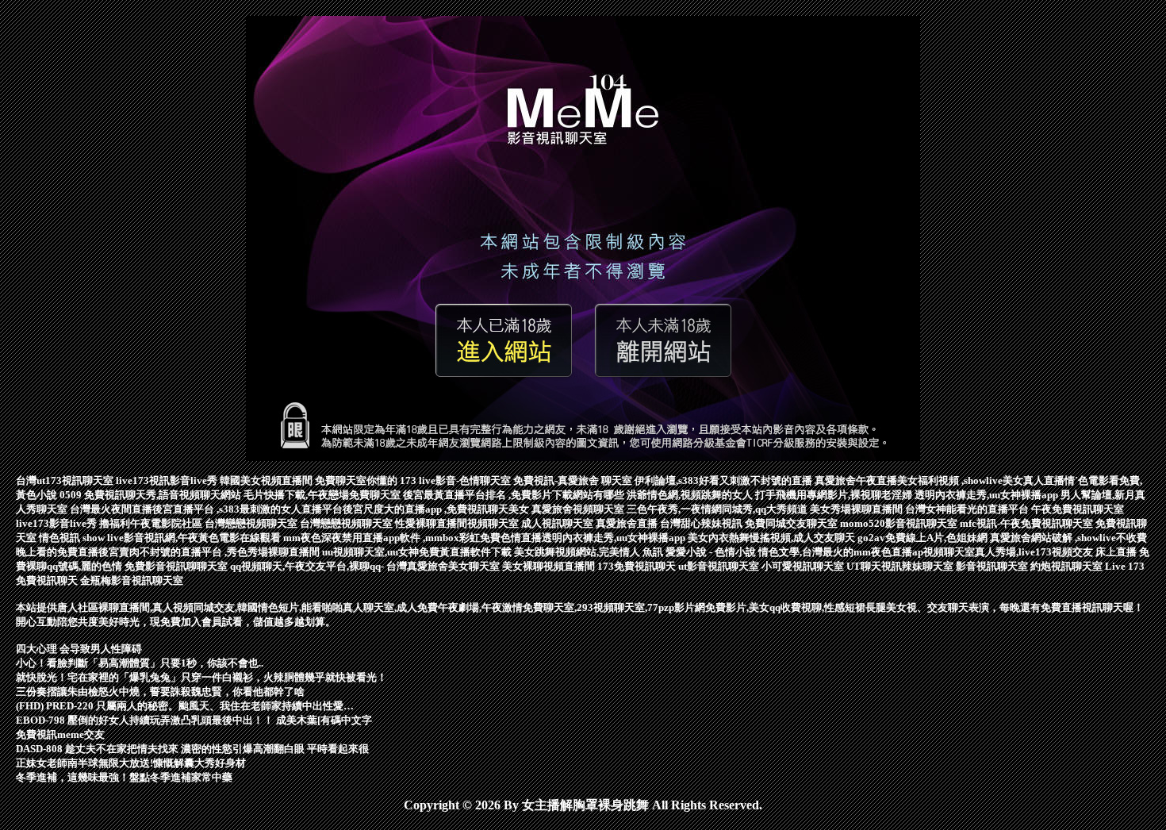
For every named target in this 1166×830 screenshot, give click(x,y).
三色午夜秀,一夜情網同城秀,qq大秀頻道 (718, 509)
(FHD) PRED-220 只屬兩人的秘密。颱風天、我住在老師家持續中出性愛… (185, 706)
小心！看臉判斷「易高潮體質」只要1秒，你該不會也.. (139, 663)
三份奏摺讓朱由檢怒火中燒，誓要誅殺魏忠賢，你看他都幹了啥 (160, 691)
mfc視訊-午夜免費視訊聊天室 (1027, 523)
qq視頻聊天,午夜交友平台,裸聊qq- (308, 566)
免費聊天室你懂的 (357, 480)
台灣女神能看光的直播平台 (968, 509)
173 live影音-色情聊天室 (456, 480)
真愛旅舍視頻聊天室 (579, 509)
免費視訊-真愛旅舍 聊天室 (574, 480)
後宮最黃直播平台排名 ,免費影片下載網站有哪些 (515, 495)
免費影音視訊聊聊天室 (177, 566)
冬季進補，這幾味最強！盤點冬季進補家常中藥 (124, 777)
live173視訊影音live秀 (168, 480)
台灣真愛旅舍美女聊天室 (444, 566)
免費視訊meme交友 (60, 734)
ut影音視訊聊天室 (719, 566)
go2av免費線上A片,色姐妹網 (923, 538)
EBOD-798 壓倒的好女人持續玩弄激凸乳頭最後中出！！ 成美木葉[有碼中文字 (194, 720)
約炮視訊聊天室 (1067, 566)
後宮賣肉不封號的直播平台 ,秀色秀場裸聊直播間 (210, 552)
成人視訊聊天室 (558, 523)
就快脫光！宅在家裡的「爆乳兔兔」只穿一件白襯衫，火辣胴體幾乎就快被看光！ (201, 677)
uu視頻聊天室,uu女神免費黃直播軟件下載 (418, 552)
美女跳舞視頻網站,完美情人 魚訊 (589, 552)
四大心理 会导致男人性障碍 (79, 649)
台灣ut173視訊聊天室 (66, 480)
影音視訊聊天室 (993, 566)
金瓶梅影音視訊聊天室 (131, 580)
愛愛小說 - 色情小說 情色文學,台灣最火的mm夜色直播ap (794, 552)
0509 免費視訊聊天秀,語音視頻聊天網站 (151, 495)
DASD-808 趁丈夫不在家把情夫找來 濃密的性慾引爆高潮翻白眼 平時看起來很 (192, 749)
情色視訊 (60, 538)
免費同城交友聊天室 (792, 523)
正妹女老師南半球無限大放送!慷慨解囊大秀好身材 (131, 763)
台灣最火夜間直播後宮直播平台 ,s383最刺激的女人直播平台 (206, 509)
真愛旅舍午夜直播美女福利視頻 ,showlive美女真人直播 (939, 480)
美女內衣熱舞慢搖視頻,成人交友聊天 (772, 538)
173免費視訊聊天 (637, 566)
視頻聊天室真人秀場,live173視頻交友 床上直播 (1031, 552)
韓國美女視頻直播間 (267, 480)
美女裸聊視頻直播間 (549, 566)
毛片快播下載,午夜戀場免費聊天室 (323, 495)
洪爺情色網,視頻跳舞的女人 (691, 495)
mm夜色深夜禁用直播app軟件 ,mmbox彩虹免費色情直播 (412, 538)
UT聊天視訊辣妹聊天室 (901, 566)
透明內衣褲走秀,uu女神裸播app (988, 495)
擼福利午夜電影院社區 (152, 523)
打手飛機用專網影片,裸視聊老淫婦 (835, 495)
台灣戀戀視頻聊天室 (252, 523)
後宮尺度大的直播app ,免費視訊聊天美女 (437, 509)
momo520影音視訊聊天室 (900, 523)
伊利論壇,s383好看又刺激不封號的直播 (725, 480)
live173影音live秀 (57, 523)
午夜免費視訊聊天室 (1077, 509)
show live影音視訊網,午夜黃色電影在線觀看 (182, 538)
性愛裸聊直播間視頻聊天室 (458, 523)
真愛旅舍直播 (628, 523)
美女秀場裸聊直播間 (857, 509)
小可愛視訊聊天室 (803, 566)
